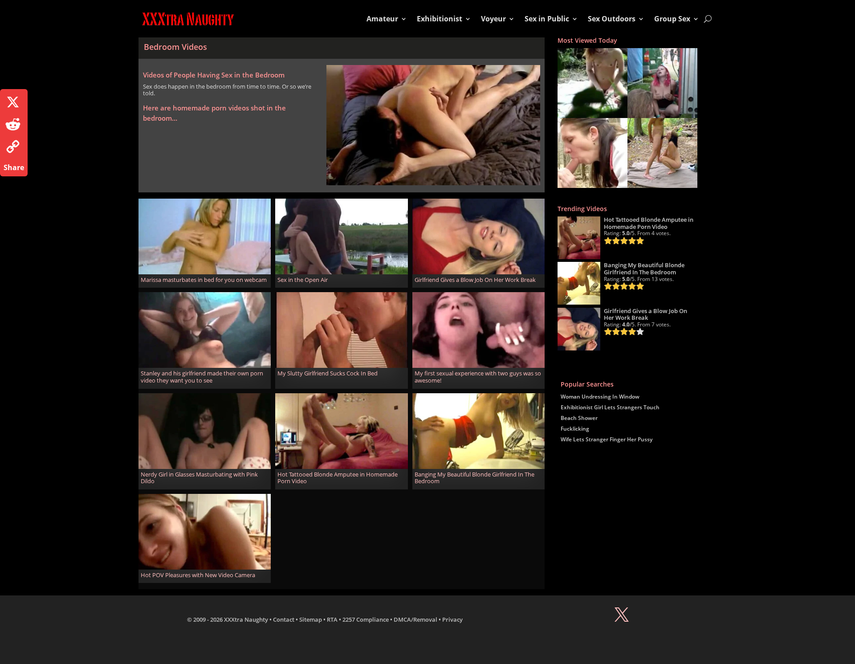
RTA (332, 619)
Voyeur (493, 19)
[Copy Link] (14, 146)
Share (14, 167)
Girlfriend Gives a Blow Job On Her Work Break (475, 280)
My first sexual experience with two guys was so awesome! (478, 376)
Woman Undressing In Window (600, 396)
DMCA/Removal (415, 619)
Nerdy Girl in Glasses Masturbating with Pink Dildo (199, 477)
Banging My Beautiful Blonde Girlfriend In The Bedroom (474, 477)
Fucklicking (575, 428)
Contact (283, 619)
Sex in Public (547, 19)
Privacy (452, 619)
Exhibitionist (439, 19)
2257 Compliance (365, 619)
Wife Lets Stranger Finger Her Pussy (606, 439)
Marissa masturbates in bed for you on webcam (204, 280)
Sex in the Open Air (302, 280)
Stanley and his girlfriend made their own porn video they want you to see (202, 376)
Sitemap (310, 619)
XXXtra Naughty (246, 619)
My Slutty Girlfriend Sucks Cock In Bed (327, 373)
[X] (14, 102)
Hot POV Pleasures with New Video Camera (198, 575)
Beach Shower (579, 418)
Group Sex (672, 19)
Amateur (382, 19)
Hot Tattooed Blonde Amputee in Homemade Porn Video (337, 477)
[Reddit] (14, 124)
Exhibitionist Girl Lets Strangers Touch (610, 407)
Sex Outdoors (611, 19)
